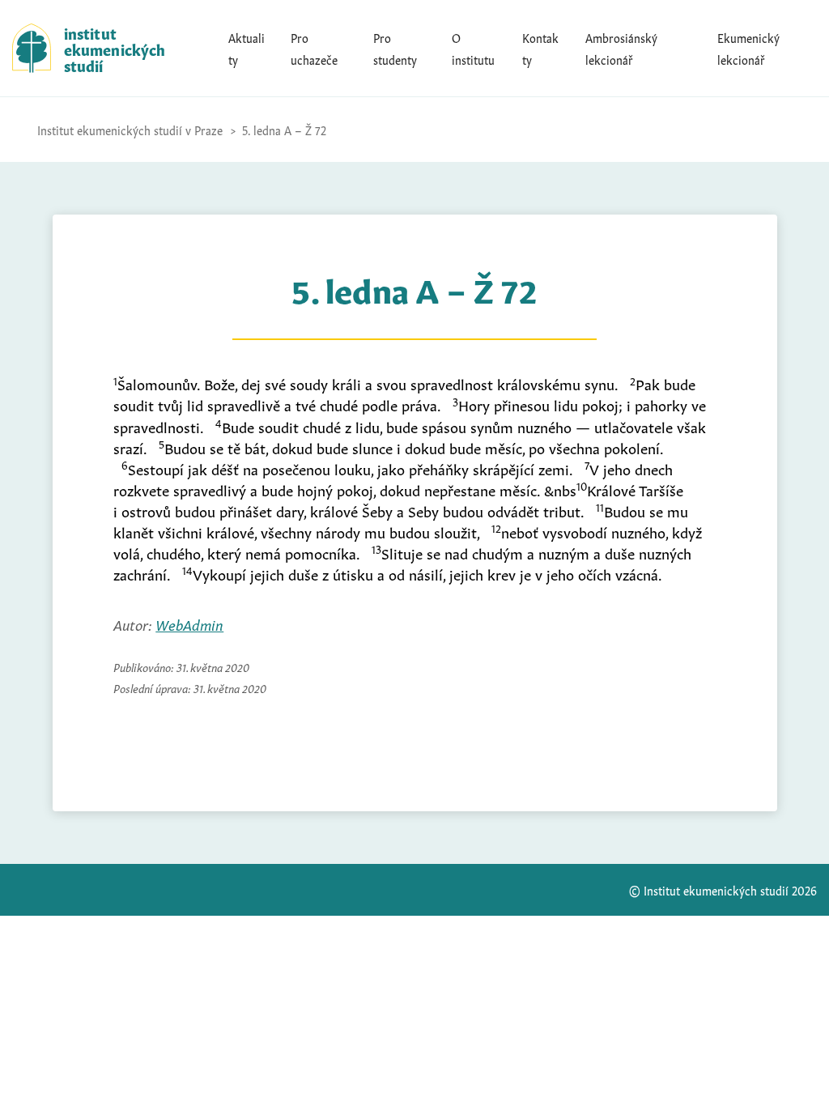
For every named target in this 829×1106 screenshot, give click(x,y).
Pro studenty (395, 47)
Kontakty (540, 47)
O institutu (473, 47)
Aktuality (246, 47)
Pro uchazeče (314, 47)
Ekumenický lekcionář (748, 47)
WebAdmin (189, 623)
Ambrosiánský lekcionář (621, 47)
